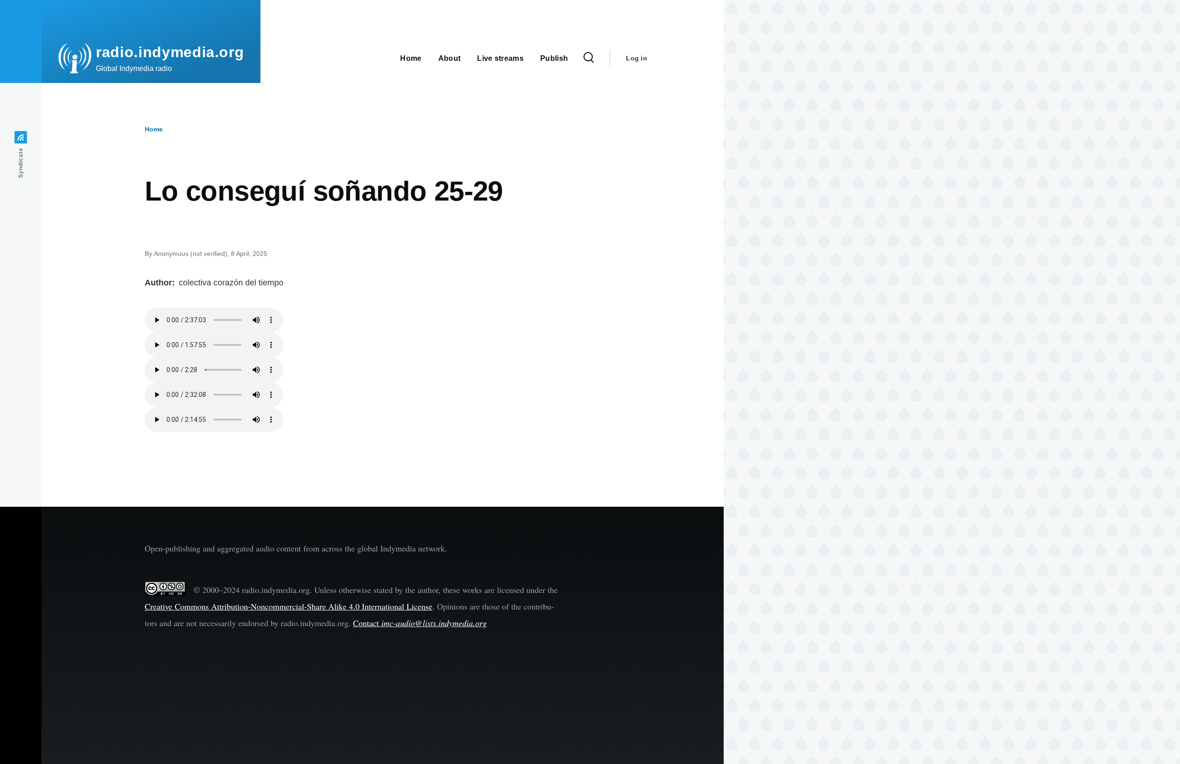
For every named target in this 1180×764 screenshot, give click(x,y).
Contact (420, 622)
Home (154, 129)
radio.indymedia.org (170, 52)
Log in (636, 58)
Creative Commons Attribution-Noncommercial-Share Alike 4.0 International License (288, 606)
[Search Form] (588, 58)
